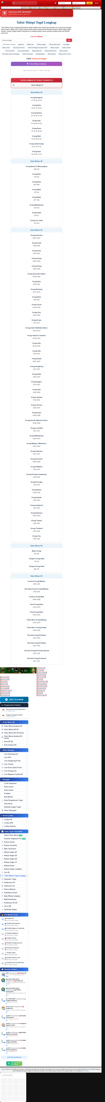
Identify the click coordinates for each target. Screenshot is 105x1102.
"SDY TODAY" (12, 1019)
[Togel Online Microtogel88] (42, 672)
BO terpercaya (85, 1071)
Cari (69, 40)
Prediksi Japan (11, 952)
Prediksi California (11, 1000)
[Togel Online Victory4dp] (4, 677)
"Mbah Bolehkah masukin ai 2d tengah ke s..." (16, 1027)
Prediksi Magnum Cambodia (15, 928)
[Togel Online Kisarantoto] (67, 7)
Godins (8, 1023)
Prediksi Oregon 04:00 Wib (16, 1041)
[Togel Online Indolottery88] (42, 686)
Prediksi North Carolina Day (15, 962)
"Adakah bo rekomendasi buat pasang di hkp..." (16, 1010)
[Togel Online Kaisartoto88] (5, 693)
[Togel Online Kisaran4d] (59, 7)
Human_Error (10, 1006)
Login (89, 3)
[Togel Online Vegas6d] (3, 681)
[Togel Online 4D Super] (50, 7)
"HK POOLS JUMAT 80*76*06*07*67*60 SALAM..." (15, 983)
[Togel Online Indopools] (41, 690)
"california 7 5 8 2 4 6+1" (12, 1002)
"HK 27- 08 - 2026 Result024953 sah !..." (16, 974)
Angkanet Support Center (14, 715)
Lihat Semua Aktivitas (14, 1057)
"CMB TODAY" (12, 1035)
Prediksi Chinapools (12, 948)
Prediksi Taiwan (11, 938)
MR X (7, 973)
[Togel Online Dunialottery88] (42, 681)
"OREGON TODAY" (12, 1043)
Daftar (97, 3)
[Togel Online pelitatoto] (76, 7)
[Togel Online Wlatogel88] (4, 688)
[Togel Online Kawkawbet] (4, 679)
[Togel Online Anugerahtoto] (42, 684)
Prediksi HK (10, 918)
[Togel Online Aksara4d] (4, 684)
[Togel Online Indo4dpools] (5, 695)
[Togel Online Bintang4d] (4, 686)
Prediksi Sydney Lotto (13, 957)
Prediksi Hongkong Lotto (14, 943)
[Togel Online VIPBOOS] (34, 7)
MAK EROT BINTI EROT (12, 979)
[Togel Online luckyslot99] (41, 677)
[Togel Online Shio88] (40, 693)
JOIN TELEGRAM (16, 700)
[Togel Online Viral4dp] (40, 670)
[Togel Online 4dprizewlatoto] (6, 690)
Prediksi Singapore (12, 933)
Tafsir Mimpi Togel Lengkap (36, 22)
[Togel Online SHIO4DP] (25, 7)
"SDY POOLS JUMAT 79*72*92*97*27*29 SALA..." (16, 994)
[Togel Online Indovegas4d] (42, 695)
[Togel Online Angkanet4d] (41, 688)
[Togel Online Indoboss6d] (41, 675)
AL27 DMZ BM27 (11, 999)
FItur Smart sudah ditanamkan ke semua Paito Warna (23, 709)
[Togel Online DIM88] (42, 7)
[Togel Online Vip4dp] (40, 679)
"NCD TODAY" (11, 1051)
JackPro (8, 1015)
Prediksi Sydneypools (13, 923)
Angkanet (3, 1069)
